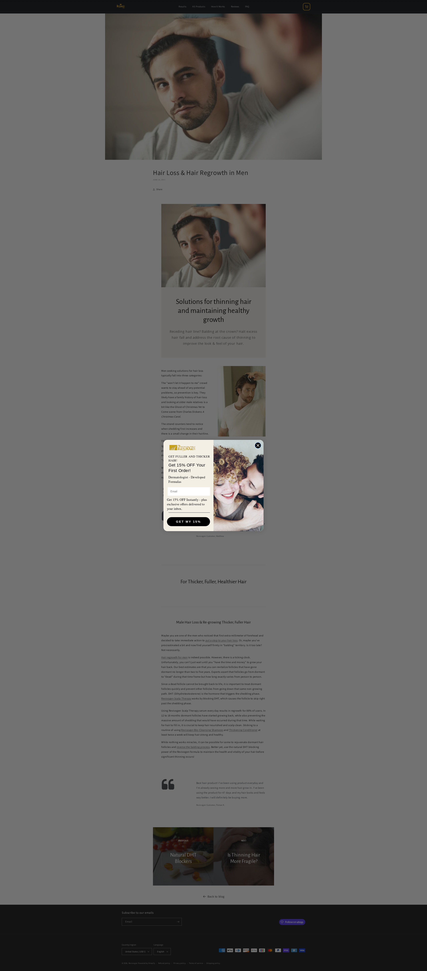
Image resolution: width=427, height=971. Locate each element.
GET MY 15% (188, 521)
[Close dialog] (258, 445)
